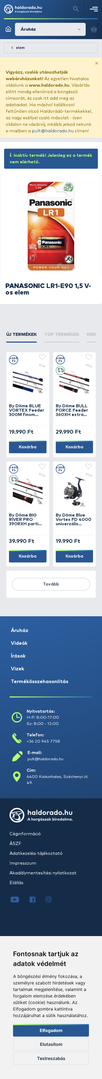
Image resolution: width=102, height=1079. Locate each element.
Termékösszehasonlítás (39, 681)
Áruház (19, 630)
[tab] (21, 337)
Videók (19, 643)
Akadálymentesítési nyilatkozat (43, 873)
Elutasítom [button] (51, 1044)
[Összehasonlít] (42, 366)
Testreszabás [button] (51, 1058)
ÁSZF (15, 844)
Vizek (17, 669)
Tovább (51, 584)
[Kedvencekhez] (42, 358)
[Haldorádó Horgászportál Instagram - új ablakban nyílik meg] (52, 900)
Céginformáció (25, 834)
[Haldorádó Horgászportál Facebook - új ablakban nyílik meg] (36, 900)
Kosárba (27, 447)
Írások (18, 656)
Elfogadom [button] (51, 1030)
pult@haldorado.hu (53, 131)
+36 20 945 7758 (43, 741)
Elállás (16, 883)
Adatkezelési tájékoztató (36, 853)
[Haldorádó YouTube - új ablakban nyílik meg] (19, 900)
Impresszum (23, 863)
